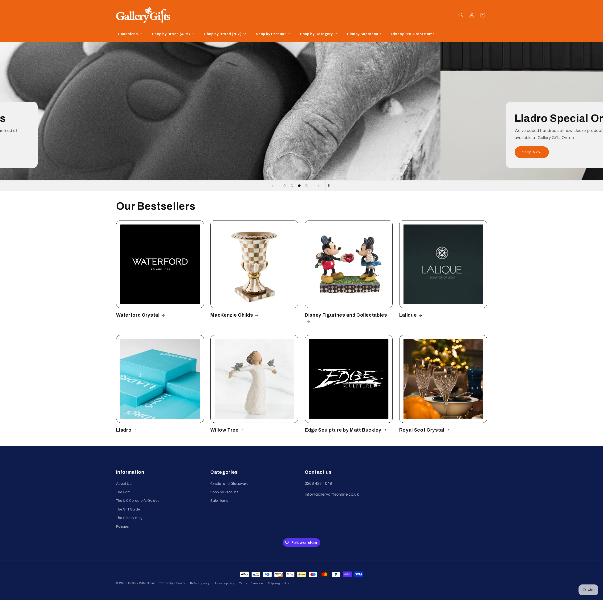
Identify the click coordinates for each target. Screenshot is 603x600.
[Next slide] (318, 185)
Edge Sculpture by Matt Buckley (343, 430)
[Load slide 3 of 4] (299, 185)
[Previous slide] (272, 185)
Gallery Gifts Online (142, 583)
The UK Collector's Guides (137, 501)
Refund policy (200, 583)
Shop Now (141, 152)
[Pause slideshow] (330, 185)
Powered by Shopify (171, 583)
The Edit (123, 492)
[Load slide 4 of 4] (306, 185)
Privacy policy (224, 583)
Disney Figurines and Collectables (346, 315)
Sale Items (219, 501)
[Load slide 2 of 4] (292, 185)
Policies (122, 526)
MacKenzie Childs (231, 315)
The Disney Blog (129, 518)
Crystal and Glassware (229, 484)
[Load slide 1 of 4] (284, 185)
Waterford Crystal (138, 315)
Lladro (124, 430)
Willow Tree (224, 430)
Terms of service (251, 583)
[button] (460, 15)
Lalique (408, 315)
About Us (124, 484)
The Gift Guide (128, 509)
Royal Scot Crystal (421, 430)
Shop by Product (224, 492)
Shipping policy (278, 583)
